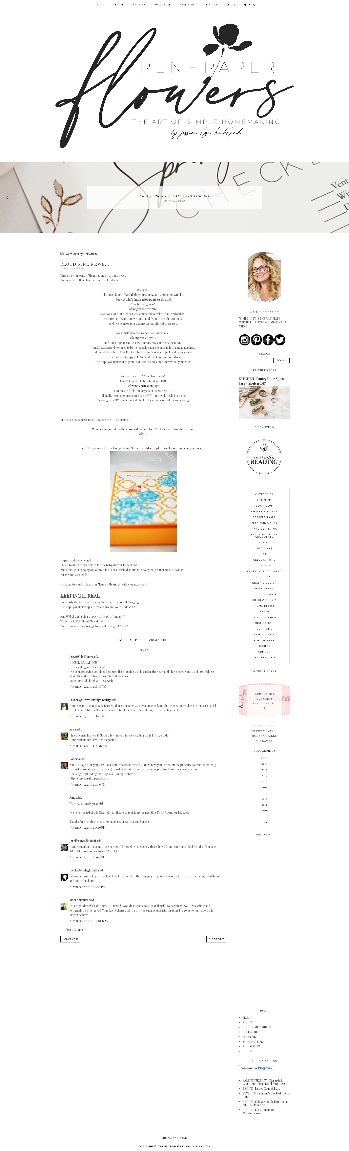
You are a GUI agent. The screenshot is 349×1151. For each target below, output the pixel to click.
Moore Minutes (78, 900)
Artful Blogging (129, 602)
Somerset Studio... (173, 295)
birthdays (264, 549)
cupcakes (264, 566)
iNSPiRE (264, 612)
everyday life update (264, 572)
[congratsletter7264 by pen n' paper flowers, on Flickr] (143, 338)
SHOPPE (118, 5)
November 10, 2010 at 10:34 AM (89, 921)
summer (264, 652)
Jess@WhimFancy (80, 657)
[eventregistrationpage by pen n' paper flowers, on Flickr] (143, 386)
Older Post (216, 939)
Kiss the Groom (140, 352)
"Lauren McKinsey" (109, 584)
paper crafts (264, 635)
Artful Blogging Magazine (141, 295)
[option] (174, 197)
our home (264, 629)
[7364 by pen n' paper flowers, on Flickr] (143, 434)
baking (264, 543)
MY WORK (139, 5)
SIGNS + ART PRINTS (257, 1027)
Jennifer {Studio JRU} (82, 841)
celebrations (264, 560)
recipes (264, 646)
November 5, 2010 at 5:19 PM (87, 827)
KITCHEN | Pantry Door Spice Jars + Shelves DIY (261, 380)
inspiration (264, 623)
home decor (264, 606)
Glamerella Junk (161, 352)
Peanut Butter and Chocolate (264, 536)
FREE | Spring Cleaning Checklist (174, 196)
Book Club (264, 506)
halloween (264, 589)
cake (264, 554)
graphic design (264, 583)
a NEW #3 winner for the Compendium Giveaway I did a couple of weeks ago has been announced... (143, 448)
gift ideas (264, 577)
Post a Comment (75, 930)
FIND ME (211, 5)
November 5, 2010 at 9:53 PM (87, 857)
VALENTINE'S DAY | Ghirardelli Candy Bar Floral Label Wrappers (264, 1082)
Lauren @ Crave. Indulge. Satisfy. (90, 700)
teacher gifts (264, 658)
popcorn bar (264, 641)
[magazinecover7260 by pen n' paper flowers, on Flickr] (143, 309)
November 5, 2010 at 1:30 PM (87, 784)
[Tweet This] (134, 639)
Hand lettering (264, 529)
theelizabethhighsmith (83, 870)
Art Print (264, 500)
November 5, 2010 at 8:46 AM (87, 686)
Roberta (74, 759)
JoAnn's (141, 357)
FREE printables (264, 523)
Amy (72, 798)
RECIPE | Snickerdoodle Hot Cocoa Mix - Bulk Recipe (265, 1103)
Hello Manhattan (198, 1146)
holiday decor (264, 595)
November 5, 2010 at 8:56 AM (87, 716)
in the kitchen (264, 618)
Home (100, 5)
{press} (163, 640)
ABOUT (230, 5)
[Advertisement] (264, 920)
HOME (247, 1018)
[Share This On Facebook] (128, 639)
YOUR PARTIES (253, 1042)
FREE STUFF (188, 5)
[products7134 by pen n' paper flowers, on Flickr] (143, 551)
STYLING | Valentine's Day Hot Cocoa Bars (266, 1095)
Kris (72, 729)
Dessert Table (264, 517)
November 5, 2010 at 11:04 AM (88, 746)
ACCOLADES (163, 5)
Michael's (153, 357)
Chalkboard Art (264, 512)
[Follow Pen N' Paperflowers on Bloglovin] (256, 1070)
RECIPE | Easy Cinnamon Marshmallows (258, 1111)
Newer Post (70, 939)
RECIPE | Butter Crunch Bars (261, 1088)
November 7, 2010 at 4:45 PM (87, 887)
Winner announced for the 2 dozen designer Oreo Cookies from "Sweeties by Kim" (143, 429)
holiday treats (264, 600)
